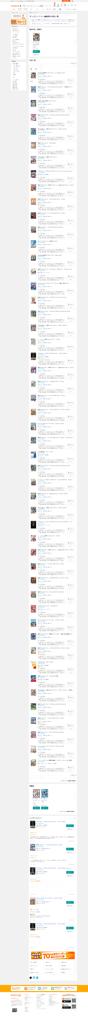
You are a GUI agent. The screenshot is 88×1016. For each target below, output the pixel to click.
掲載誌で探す (15, 86)
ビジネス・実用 (16, 71)
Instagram (26, 1007)
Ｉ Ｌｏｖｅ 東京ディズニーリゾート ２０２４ (49, 535)
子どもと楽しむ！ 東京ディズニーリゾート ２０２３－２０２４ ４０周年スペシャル (57, 690)
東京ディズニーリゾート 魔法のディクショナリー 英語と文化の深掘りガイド (55, 634)
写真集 (14, 74)
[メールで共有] (34, 978)
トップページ (27, 996)
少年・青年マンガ (20, 9)
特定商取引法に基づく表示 (54, 1003)
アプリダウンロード (40, 998)
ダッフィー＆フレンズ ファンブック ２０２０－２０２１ (49, 898)
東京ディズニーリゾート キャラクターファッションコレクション (52, 297)
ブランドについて (52, 997)
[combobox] (33, 6)
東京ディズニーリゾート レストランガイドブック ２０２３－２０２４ (54, 648)
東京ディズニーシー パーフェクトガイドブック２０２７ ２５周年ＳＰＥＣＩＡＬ (56, 87)
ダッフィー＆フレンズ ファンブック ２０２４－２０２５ (51, 423)
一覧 (74, 818)
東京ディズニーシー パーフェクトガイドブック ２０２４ (51, 563)
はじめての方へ (69, 9)
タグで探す (15, 81)
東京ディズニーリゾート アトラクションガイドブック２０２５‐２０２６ (54, 311)
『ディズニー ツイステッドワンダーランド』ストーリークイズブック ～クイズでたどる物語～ (59, 521)
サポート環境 (39, 1001)
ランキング (27, 1000)
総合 (14, 9)
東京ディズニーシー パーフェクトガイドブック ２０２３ (51, 718)
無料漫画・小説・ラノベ (29, 997)
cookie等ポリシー (52, 1004)
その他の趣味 (46, 174)
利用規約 (50, 1000)
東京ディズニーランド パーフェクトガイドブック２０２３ (51, 732)
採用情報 (50, 998)
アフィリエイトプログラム (41, 1008)
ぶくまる (14, 57)
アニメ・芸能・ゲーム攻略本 (51, 763)
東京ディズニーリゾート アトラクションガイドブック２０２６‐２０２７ (54, 115)
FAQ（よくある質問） (41, 1003)
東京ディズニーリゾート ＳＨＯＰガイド (47, 143)
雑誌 (14, 72)
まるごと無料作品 (16, 39)
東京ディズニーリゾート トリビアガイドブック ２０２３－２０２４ (53, 577)
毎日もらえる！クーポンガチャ (18, 44)
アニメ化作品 (15, 34)
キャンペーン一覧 (16, 51)
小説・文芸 (48, 9)
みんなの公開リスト (16, 53)
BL (31, 9)
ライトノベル (15, 68)
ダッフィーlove (36, 909)
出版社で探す (15, 87)
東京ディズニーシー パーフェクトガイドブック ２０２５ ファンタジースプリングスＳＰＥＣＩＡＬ (60, 437)
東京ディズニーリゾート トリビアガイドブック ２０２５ (51, 381)
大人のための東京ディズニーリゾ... (36, 45)
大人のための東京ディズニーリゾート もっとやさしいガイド (51, 72)
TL (13, 76)
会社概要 (50, 996)
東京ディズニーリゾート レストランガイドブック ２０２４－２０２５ (54, 409)
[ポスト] (31, 978)
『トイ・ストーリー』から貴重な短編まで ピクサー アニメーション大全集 (55, 760)
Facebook (26, 1011)
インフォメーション (40, 1004)
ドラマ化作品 (15, 35)
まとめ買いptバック (16, 42)
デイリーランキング (16, 31)
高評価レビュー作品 (16, 56)
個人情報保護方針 (52, 1001)
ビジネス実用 (54, 9)
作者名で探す (15, 84)
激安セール (15, 40)
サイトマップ (51, 1005)
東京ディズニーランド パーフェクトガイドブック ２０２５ (51, 395)
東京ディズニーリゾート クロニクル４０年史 (48, 676)
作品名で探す (15, 82)
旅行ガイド (50, 76)
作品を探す (39, 997)
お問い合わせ (39, 1005)
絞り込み (24, 6)
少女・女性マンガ (25, 9)
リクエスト (39, 1007)
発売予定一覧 (15, 28)
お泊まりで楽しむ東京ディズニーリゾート (47, 101)
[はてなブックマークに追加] (37, 978)
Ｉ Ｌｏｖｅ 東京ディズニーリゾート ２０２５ (49, 339)
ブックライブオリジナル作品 (18, 46)
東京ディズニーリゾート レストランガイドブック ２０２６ (44, 21)
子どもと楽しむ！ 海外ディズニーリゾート (47, 157)
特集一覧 (14, 50)
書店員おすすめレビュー (17, 54)
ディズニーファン (36, 801)
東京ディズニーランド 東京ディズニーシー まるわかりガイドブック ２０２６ (55, 185)
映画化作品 (15, 37)
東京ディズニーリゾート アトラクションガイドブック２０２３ (52, 704)
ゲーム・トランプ (46, 525)
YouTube (26, 1010)
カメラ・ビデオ (46, 272)
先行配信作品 (15, 47)
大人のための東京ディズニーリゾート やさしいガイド (50, 255)
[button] (36, 51)
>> (74, 65)
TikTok (26, 1008)
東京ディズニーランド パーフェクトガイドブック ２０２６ (51, 213)
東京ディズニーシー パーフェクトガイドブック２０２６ (50, 227)
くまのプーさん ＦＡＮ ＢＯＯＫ (45, 662)
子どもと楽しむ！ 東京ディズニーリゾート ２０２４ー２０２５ (52, 507)
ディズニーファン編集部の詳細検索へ (68, 780)
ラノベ (43, 9)
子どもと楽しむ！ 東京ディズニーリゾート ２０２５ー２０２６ (52, 325)
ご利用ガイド (74, 9)
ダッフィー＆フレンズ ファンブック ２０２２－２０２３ (51, 746)
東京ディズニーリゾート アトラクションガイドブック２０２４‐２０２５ (54, 465)
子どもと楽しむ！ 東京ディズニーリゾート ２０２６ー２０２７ (52, 129)
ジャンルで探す (15, 79)
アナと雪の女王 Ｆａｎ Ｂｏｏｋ (45, 451)
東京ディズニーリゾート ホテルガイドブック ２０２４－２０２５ (53, 493)
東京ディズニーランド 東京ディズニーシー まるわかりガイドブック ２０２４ (55, 549)
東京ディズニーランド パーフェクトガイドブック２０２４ (51, 592)
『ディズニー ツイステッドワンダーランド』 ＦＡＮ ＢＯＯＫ (52, 353)
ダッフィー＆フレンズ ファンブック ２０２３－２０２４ (51, 620)
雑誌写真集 (60, 9)
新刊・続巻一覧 (15, 30)
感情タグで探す (15, 89)
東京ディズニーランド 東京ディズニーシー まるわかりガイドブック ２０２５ (55, 367)
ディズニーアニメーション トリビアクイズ (47, 606)
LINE (26, 1004)
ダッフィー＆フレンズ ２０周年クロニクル (47, 241)
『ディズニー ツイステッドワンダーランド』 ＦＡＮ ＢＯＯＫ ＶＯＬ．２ (53, 868)
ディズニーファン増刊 (44, 801)
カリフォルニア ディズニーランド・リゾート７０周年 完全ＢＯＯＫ (53, 283)
